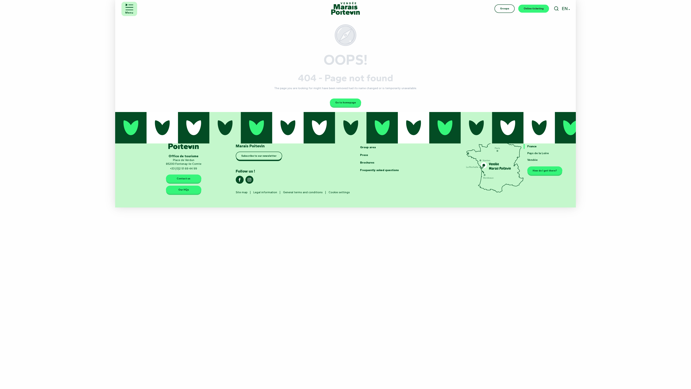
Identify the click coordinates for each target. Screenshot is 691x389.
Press (364, 155)
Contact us (183, 178)
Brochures (367, 162)
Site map (241, 192)
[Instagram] (249, 181)
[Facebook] (240, 181)
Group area (368, 147)
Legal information (265, 192)
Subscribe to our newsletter (259, 156)
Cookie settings (339, 192)
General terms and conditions (303, 192)
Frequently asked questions (379, 170)
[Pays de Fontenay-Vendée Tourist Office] (345, 8)
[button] (556, 8)
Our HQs (183, 189)
